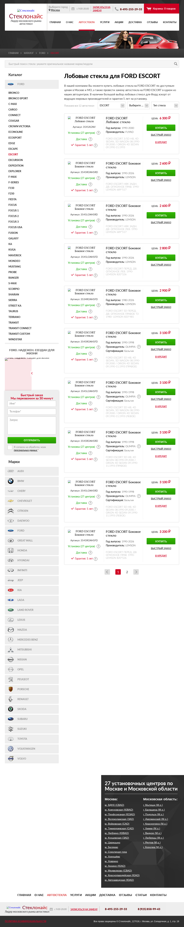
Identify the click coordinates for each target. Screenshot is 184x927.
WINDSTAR (15, 339)
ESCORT (13, 154)
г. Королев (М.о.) (153, 847)
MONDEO (14, 261)
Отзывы (152, 22)
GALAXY (13, 238)
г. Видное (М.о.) (152, 833)
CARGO (12, 110)
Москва (55, 10)
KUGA (12, 250)
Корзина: (164, 8)
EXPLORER (14, 171)
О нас (69, 22)
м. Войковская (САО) (117, 823)
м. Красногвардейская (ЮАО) (122, 875)
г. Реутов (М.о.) (152, 842)
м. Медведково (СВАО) (118, 870)
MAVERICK (14, 255)
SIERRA (12, 300)
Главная (55, 22)
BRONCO (13, 93)
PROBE (12, 272)
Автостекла (87, 22)
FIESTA (12, 199)
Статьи (141, 895)
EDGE (11, 143)
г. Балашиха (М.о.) (154, 809)
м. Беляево (111, 847)
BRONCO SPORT (18, 98)
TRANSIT (13, 323)
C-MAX (12, 104)
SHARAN (13, 294)
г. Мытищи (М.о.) (153, 805)
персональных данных (26, 450)
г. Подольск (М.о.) (153, 814)
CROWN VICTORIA (19, 126)
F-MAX (12, 177)
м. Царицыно (112, 842)
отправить (32, 440)
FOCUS (12, 205)
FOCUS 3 (13, 222)
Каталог (29, 53)
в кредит (161, 142)
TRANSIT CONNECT (19, 328)
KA (10, 244)
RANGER (13, 278)
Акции (119, 22)
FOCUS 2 (13, 216)
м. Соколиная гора (116, 851)
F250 (11, 194)
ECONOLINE (15, 132)
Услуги (104, 22)
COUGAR (13, 121)
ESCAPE (13, 149)
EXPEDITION (16, 166)
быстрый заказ (161, 135)
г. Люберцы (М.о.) (153, 837)
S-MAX (12, 283)
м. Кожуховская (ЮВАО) (119, 809)
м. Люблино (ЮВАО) (117, 833)
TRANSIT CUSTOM (19, 334)
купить (161, 127)
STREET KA (14, 306)
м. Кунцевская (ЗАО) (117, 837)
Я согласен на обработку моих (30, 449)
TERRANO (14, 317)
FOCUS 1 (13, 210)
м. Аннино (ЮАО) (115, 865)
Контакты (169, 22)
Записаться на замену (101, 9)
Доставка (135, 22)
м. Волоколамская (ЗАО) (119, 819)
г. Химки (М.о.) (151, 828)
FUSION (13, 233)
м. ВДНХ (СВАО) (114, 805)
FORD (42, 53)
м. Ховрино (111, 861)
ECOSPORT (15, 138)
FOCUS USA (15, 227)
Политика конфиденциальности (25, 921)
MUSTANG (14, 267)
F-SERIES (13, 182)
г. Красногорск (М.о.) (155, 823)
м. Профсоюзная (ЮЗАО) (120, 814)
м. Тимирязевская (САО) (119, 828)
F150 (11, 188)
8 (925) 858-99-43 (149, 909)
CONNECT (14, 115)
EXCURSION (15, 160)
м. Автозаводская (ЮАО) (119, 880)
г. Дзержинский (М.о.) (155, 819)
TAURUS (13, 311)
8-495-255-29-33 (130, 9)
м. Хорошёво (112, 856)
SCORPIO (13, 289)
